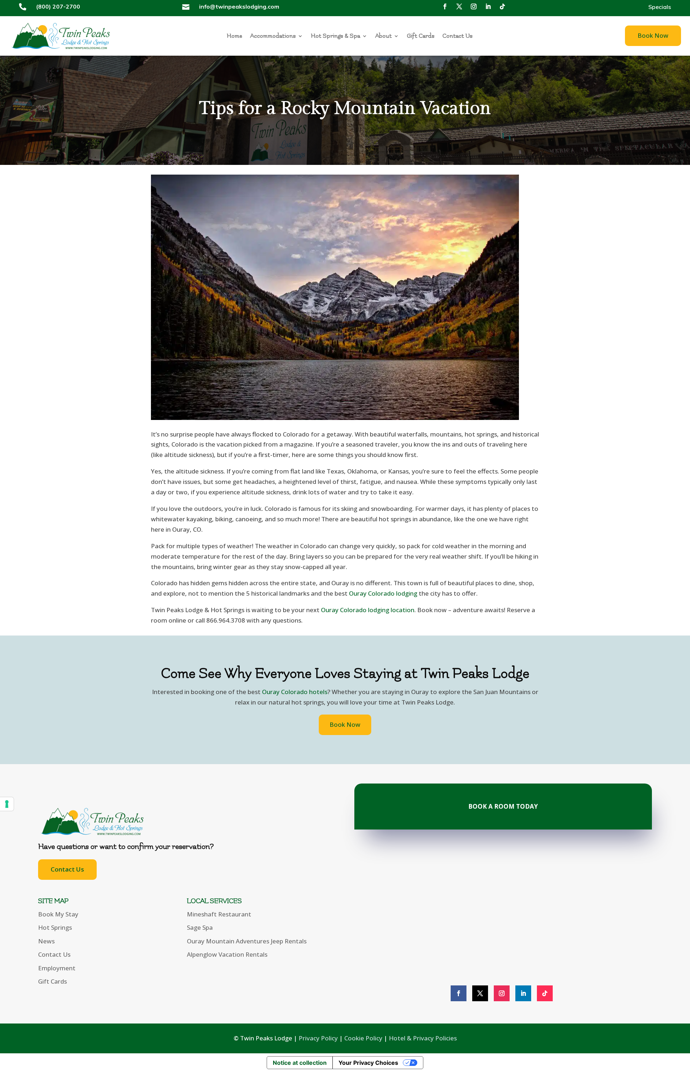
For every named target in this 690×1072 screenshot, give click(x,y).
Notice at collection (300, 1062)
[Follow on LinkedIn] (488, 6)
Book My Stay (58, 914)
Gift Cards (420, 36)
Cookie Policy (363, 1038)
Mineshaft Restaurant (219, 914)
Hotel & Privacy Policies (423, 1038)
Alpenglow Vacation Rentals (227, 954)
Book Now (653, 35)
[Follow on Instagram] (473, 6)
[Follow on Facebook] (445, 6)
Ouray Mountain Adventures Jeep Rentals (247, 941)
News (46, 941)
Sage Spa (200, 927)
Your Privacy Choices (368, 1062)
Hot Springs (55, 927)
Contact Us (457, 36)
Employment (56, 968)
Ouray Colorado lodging (383, 593)
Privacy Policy (318, 1038)
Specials (659, 7)
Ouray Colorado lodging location (367, 610)
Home (234, 36)
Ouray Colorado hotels (294, 692)
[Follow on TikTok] (502, 6)
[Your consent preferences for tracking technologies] (7, 804)
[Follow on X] (459, 6)
